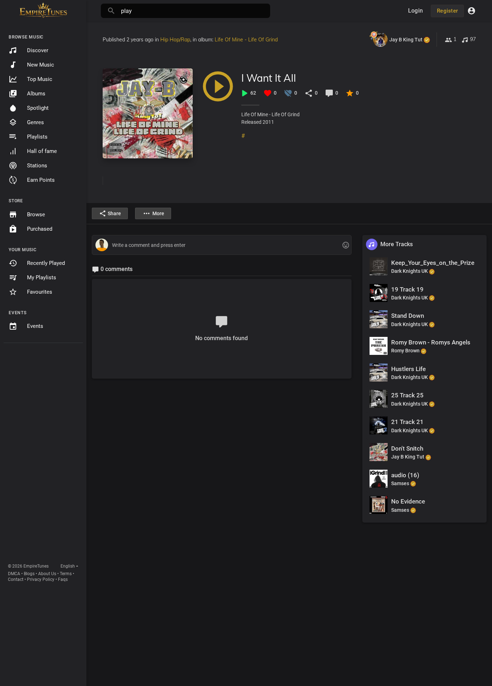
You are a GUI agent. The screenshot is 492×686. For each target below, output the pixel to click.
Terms (66, 573)
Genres (35, 122)
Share (114, 213)
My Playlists (41, 277)
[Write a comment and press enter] (221, 245)
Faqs (63, 579)
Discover (37, 50)
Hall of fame (42, 151)
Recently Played (46, 263)
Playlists (37, 137)
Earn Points (41, 180)
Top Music (39, 79)
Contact (15, 579)
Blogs (29, 573)
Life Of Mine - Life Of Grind (246, 39)
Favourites (39, 292)
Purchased (39, 229)
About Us (47, 573)
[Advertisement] (43, 455)
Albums (36, 93)
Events (35, 326)
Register (447, 11)
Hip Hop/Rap (175, 39)
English (68, 566)
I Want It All (268, 78)
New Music (40, 65)
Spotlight (38, 108)
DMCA (14, 573)
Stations (37, 165)
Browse (36, 214)
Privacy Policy (40, 579)
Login (415, 10)
